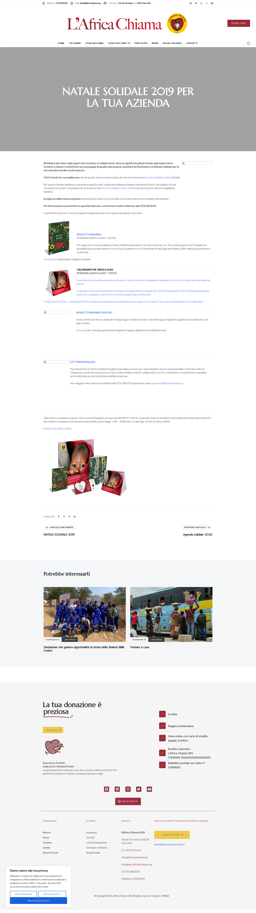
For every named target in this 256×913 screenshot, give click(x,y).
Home (61, 43)
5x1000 (90, 837)
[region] (38, 886)
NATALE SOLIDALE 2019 (57, 428)
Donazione (91, 832)
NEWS (155, 43)
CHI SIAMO (75, 43)
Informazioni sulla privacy (169, 845)
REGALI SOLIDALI (172, 43)
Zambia (46, 847)
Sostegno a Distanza (96, 847)
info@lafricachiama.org (134, 857)
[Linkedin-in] (201, 3)
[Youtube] (212, 3)
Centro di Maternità (157, 177)
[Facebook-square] (190, 3)
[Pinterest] (69, 516)
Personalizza (23, 894)
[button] (247, 43)
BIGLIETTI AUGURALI (89, 234)
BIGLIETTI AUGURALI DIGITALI (94, 312)
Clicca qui (49, 259)
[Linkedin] (75, 516)
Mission (47, 832)
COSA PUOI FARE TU (119, 43)
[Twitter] (196, 3)
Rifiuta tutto (52, 894)
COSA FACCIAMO (94, 43)
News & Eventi (50, 852)
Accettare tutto (38, 900)
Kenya (46, 837)
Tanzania (47, 842)
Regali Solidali (93, 852)
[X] (64, 516)
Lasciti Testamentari (96, 842)
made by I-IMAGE (160, 896)
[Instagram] (206, 3)
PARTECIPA (141, 43)
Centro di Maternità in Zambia (119, 188)
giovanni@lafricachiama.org (167, 383)
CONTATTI (192, 43)
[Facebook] (59, 516)
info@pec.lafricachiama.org (136, 864)
